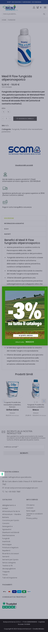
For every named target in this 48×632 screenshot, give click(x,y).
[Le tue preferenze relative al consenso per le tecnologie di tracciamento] (2, 474)
